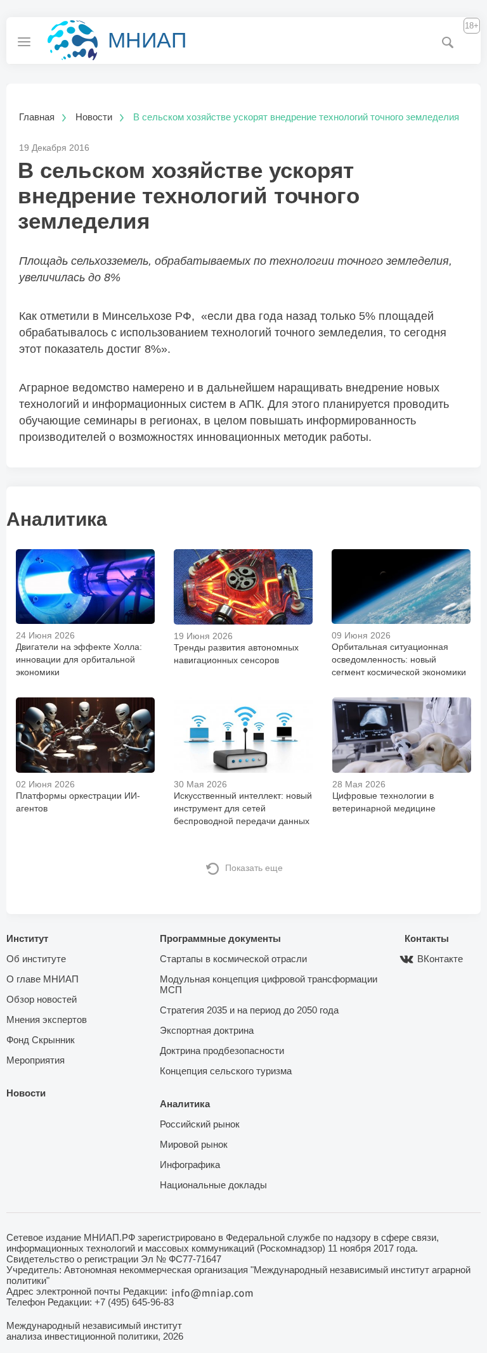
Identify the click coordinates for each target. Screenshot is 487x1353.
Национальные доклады (213, 1184)
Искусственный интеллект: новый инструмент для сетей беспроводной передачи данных (243, 808)
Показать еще (254, 868)
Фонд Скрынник (40, 1039)
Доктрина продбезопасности (222, 1050)
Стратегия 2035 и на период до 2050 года (249, 1010)
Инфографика (190, 1164)
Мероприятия (35, 1060)
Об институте (36, 958)
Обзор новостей (41, 999)
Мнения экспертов (46, 1019)
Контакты (427, 938)
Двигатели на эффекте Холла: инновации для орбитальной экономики (79, 659)
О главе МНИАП (42, 979)
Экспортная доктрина (207, 1030)
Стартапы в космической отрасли (233, 958)
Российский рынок (200, 1124)
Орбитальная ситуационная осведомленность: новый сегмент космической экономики (399, 659)
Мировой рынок (194, 1144)
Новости (26, 1093)
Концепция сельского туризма (226, 1070)
